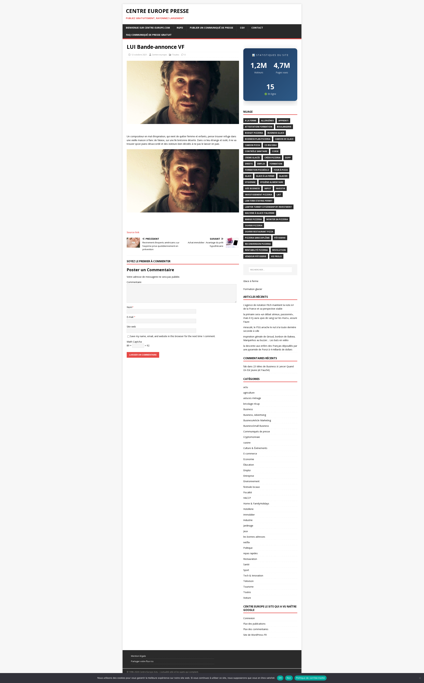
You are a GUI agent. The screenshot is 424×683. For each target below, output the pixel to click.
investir (280, 188)
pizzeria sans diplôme (257, 237)
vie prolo (276, 256)
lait (279, 194)
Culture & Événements (255, 448)
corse (275, 151)
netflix (246, 542)
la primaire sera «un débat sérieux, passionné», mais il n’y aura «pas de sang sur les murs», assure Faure (270, 318)
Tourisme (248, 586)
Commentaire (134, 282)
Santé (246, 564)
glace (248, 176)
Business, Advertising (254, 414)
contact (257, 27)
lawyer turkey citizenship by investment (268, 206)
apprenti (283, 120)
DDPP (288, 157)
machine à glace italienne (259, 213)
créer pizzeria (272, 157)
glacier (283, 176)
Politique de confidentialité (310, 678)
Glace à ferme (250, 281)
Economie (248, 459)
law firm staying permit (258, 200)
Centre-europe (159, 54)
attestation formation (258, 126)
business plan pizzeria (257, 139)
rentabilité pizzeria (256, 250)
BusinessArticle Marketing (257, 420)
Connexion (249, 618)
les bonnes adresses (254, 536)
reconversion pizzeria (258, 243)
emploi (261, 163)
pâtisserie (280, 237)
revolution (279, 250)
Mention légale (138, 655)
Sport (246, 570)
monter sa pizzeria (277, 219)
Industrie (248, 520)
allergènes (267, 120)
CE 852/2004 (270, 145)
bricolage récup (251, 403)
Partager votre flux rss (142, 661)
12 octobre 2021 (139, 54)
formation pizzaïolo (257, 169)
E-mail (130, 317)
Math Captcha (134, 341)
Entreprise (248, 475)
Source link (133, 232)
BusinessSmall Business (256, 425)
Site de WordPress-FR (255, 634)
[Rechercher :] (270, 270)
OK (280, 678)
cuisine (247, 442)
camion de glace (284, 139)
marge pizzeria (253, 219)
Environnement (251, 481)
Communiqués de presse (256, 431)
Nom (129, 307)
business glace (275, 132)
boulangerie (284, 126)
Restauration (250, 559)
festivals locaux (251, 486)
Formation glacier (252, 289)
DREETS (249, 163)
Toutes (175, 54)
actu (245, 387)
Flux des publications (254, 623)
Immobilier (249, 514)
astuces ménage (252, 398)
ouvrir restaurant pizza (259, 231)
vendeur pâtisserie (255, 256)
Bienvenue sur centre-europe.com (148, 27)
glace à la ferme (265, 176)
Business (248, 409)
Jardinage (248, 525)
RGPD (180, 27)
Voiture (247, 597)
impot (267, 188)
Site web (131, 326)
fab (245, 366)
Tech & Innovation (253, 575)
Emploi (247, 470)
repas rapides (250, 553)
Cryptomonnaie (251, 437)
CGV (242, 27)
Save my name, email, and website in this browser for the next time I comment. (172, 336)
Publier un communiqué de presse (211, 27)
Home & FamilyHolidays (256, 503)
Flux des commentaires (255, 629)
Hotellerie (248, 509)
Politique (248, 547)
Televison (248, 581)
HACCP (247, 497)
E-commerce (250, 453)
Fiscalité (247, 492)
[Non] (420, 678)
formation (276, 163)
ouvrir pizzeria (253, 225)
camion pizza (252, 145)
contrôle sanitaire (256, 151)
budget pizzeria (254, 132)
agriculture (249, 392)
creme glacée (252, 157)
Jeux (245, 531)
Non (289, 678)
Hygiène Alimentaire (271, 182)
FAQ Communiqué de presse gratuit (149, 34)
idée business (252, 188)
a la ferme (250, 120)
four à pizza (281, 169)
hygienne (250, 182)
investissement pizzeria (258, 194)
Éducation (248, 464)
